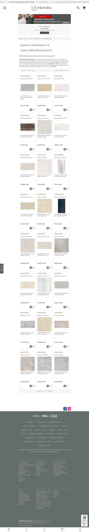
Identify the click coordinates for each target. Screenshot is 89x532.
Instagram (56, 494)
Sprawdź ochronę (44, 32)
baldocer (51, 430)
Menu (26, 531)
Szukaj (44, 531)
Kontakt (21, 481)
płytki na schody (29, 437)
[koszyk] (31, 110)
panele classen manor (45, 445)
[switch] (84, 525)
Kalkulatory (22, 502)
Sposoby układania (24, 498)
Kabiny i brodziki (40, 469)
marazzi (38, 430)
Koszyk (80, 531)
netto (44, 430)
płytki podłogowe (41, 422)
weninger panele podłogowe (36, 434)
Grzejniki (38, 467)
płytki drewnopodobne (55, 422)
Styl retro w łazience (42, 498)
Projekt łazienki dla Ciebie (43, 492)
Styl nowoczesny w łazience (43, 502)
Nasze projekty (57, 469)
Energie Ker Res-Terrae (25, 75)
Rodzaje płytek (23, 494)
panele (23, 434)
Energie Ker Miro (58, 115)
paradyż (63, 426)
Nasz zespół (22, 479)
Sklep (9, 531)
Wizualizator (56, 475)
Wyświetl (56, 70)
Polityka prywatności (24, 475)
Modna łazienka (40, 508)
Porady (21, 492)
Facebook (56, 492)
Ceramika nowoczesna (42, 471)
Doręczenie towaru (24, 471)
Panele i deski (40, 465)
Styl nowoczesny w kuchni (43, 504)
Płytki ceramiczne (41, 463)
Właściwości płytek (24, 496)
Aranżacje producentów (59, 473)
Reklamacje (22, 473)
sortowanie (23, 70)
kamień (59, 430)
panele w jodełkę (29, 441)
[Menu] (5, 8)
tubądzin (23, 430)
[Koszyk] (84, 8)
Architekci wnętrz (41, 494)
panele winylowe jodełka (57, 437)
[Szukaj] (78, 8)
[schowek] (33, 110)
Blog (54, 496)
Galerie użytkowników (59, 463)
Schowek (62, 531)
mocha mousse (41, 441)
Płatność (21, 467)
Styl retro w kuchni (41, 500)
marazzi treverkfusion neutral (56, 441)
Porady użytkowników (25, 500)
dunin (30, 430)
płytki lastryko (51, 434)
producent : (33, 45)
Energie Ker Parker (58, 75)
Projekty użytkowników (59, 467)
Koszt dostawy (23, 463)
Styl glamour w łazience (42, 506)
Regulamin (22, 469)
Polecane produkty (58, 471)
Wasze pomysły (57, 465)
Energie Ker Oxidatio (25, 115)
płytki (66, 430)
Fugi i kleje (22, 504)
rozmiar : (35, 50)
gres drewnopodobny (29, 426)
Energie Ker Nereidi (41, 75)
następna (50, 391)
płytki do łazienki (42, 437)
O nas (20, 477)
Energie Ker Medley (41, 115)
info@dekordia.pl (37, 2)
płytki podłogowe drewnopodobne (48, 426)
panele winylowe (63, 434)
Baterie (38, 475)
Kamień (38, 473)
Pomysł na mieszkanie (42, 496)
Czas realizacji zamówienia (26, 465)
